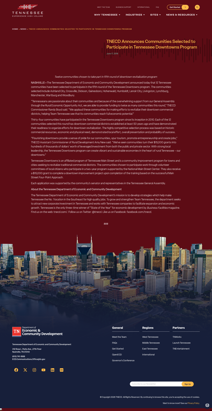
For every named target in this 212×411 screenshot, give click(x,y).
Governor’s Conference (123, 360)
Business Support (123, 7)
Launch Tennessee (182, 342)
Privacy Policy (193, 403)
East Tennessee (150, 348)
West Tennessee (150, 337)
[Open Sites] (160, 14)
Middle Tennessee (151, 342)
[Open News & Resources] (197, 14)
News (23, 29)
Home (15, 29)
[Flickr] (62, 370)
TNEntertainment (181, 348)
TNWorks (177, 337)
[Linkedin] (52, 370)
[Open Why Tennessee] (119, 14)
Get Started (118, 348)
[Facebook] (16, 370)
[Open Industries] (144, 14)
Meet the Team (103, 7)
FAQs (114, 342)
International (143, 7)
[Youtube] (43, 370)
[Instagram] (34, 370)
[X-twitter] (25, 370)
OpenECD (117, 354)
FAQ (157, 7)
